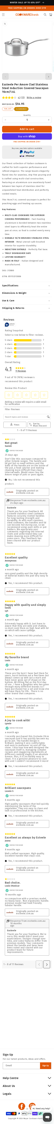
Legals (7, 1093)
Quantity (27, 115)
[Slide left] (5, 76)
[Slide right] (48, 76)
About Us (9, 1086)
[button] (3, 14)
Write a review (34, 97)
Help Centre (11, 1078)
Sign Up (45, 1066)
